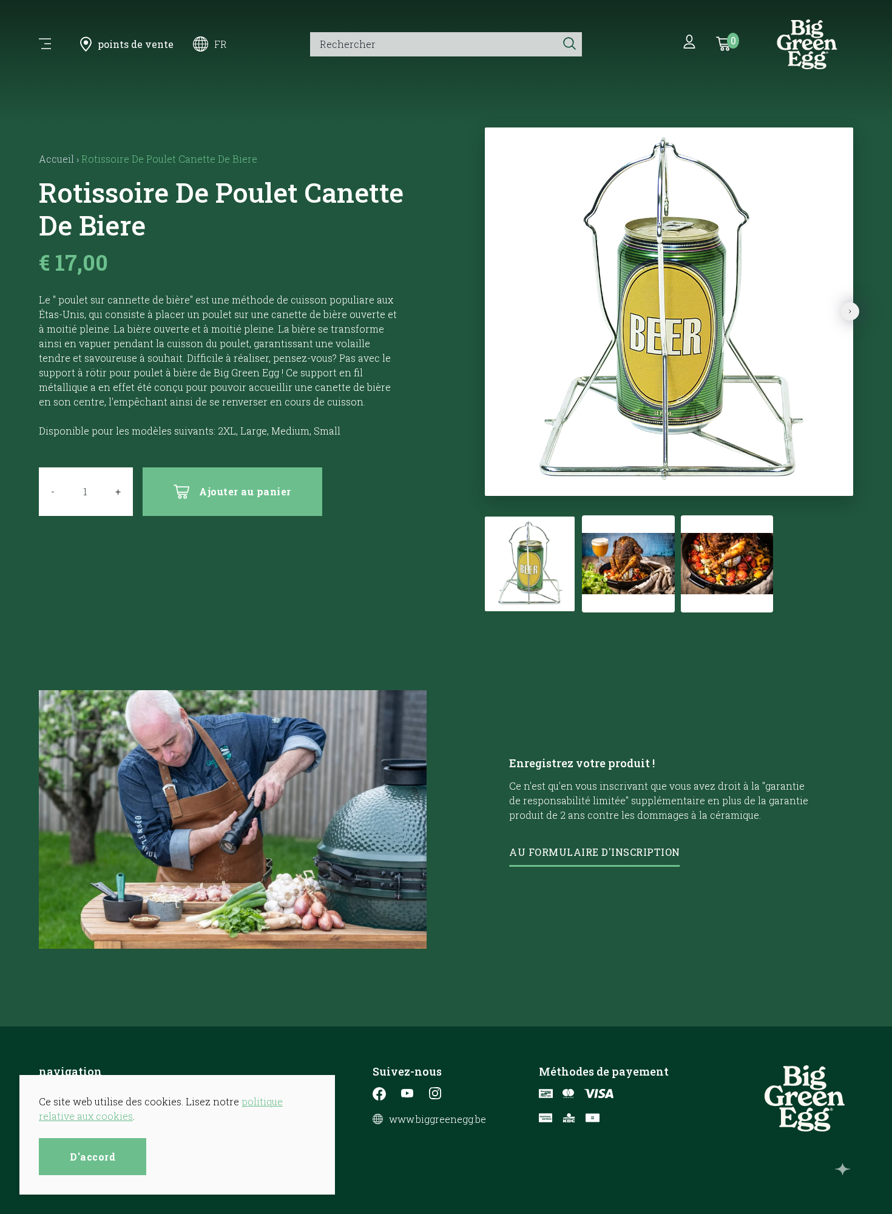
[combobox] (433, 44)
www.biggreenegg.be (437, 1119)
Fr (220, 44)
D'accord (92, 1156)
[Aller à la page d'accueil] (807, 44)
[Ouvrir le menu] (45, 44)
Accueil (56, 158)
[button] (653, 480)
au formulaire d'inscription (594, 852)
